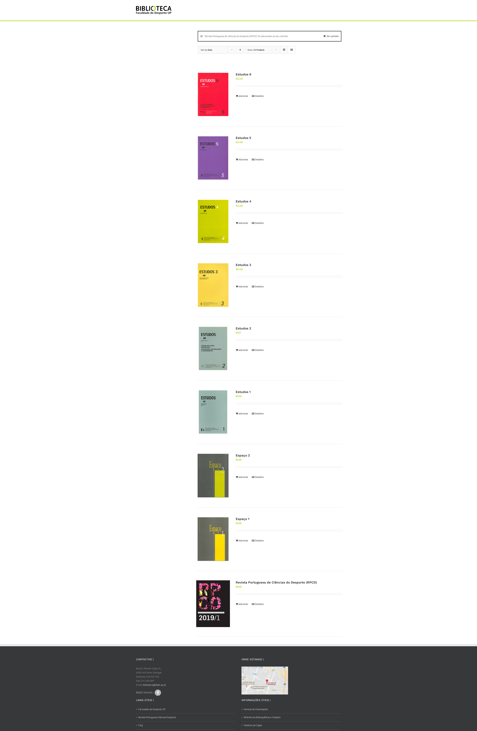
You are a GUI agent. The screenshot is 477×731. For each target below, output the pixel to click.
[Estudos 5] (213, 158)
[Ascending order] (240, 50)
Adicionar (243, 96)
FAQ (140, 725)
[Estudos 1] (213, 412)
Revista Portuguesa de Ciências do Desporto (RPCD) (276, 582)
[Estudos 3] (213, 285)
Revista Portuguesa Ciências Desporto (157, 717)
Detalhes (259, 96)
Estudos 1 (243, 392)
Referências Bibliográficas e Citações (262, 717)
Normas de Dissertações (256, 709)
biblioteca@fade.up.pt (154, 684)
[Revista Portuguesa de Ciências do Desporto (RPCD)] (213, 603)
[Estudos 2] (213, 348)
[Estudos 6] (213, 94)
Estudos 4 (243, 201)
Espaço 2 (243, 455)
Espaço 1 (242, 519)
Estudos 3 (243, 265)
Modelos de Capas (253, 725)
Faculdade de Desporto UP (151, 709)
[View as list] (291, 49)
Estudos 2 (243, 328)
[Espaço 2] (213, 475)
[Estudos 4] (213, 221)
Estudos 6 (243, 74)
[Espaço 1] (213, 539)
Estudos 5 (243, 138)
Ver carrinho (333, 36)
